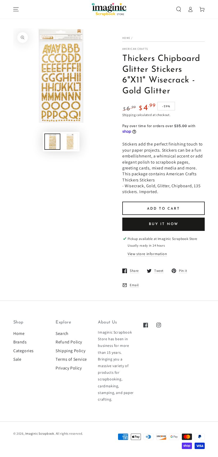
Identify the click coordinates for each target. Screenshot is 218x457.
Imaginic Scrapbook (39, 433)
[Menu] (16, 9)
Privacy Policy (69, 368)
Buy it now (163, 224)
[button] (179, 9)
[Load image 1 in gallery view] (52, 142)
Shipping (129, 115)
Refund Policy (69, 342)
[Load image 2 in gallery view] (70, 142)
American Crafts (135, 49)
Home (126, 38)
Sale (17, 359)
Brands (20, 342)
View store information (147, 253)
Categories (23, 351)
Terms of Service (71, 359)
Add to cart (163, 208)
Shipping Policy (70, 351)
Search (62, 333)
